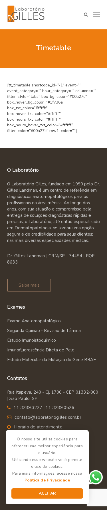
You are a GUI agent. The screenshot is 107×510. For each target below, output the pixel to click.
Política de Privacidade (47, 480)
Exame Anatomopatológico (34, 321)
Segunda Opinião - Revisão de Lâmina (44, 330)
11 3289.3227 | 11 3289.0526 (44, 407)
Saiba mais (29, 285)
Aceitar (47, 493)
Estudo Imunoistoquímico (31, 340)
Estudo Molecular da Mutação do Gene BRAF (51, 360)
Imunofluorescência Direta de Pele (40, 350)
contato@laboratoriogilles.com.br (48, 417)
